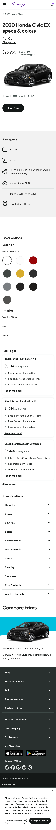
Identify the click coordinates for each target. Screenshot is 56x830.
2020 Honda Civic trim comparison (27, 654)
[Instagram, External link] (24, 767)
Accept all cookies (40, 820)
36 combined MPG (20, 182)
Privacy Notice (9, 784)
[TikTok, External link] (7, 767)
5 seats (14, 160)
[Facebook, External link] (12, 767)
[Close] (52, 790)
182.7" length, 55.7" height (23, 194)
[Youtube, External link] (18, 767)
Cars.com (20, 804)
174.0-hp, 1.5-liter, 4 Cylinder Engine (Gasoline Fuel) (30, 171)
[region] (28, 808)
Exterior (8, 245)
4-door (14, 149)
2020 (14, 14)
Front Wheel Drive (20, 203)
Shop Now (13, 108)
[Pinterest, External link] (30, 767)
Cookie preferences (16, 820)
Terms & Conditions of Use (15, 778)
